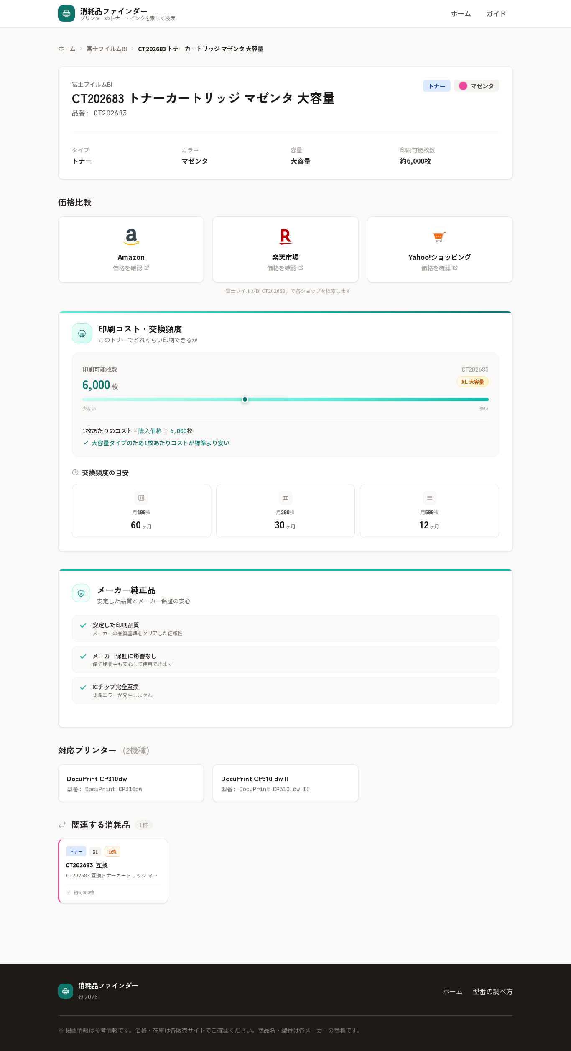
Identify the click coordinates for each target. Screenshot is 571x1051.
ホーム (461, 13)
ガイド (496, 13)
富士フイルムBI (107, 48)
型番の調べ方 (493, 991)
